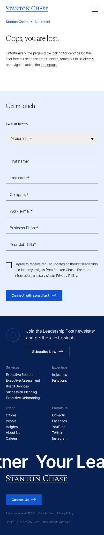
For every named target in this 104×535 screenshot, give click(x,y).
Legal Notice (45, 513)
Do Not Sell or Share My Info (22, 522)
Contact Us (20, 500)
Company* (19, 194)
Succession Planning (21, 392)
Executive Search (19, 374)
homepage (49, 65)
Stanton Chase (17, 22)
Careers (12, 438)
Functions (59, 380)
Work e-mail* (21, 211)
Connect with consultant (30, 295)
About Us (13, 432)
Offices (11, 415)
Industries (59, 374)
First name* (20, 161)
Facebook (59, 421)
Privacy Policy (66, 275)
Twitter (57, 432)
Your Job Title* (23, 244)
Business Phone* (24, 227)
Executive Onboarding (23, 398)
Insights (12, 427)
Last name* (20, 177)
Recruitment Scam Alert (56, 522)
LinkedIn (58, 415)
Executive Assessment (23, 380)
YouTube (58, 427)
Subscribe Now (44, 352)
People (11, 421)
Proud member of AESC (20, 513)
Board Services (17, 386)
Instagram (59, 438)
